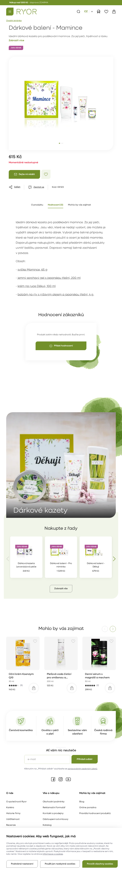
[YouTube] (68, 779)
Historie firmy (13, 813)
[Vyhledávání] (78, 11)
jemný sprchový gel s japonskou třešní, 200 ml (49, 278)
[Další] (114, 559)
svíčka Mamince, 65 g (32, 269)
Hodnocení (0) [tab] (55, 205)
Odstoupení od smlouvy (55, 819)
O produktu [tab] (37, 205)
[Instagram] (60, 779)
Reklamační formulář (54, 807)
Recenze (11, 825)
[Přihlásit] (99, 11)
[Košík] (114, 11)
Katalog (47, 825)
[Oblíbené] (106, 11)
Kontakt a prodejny (53, 813)
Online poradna (87, 807)
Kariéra (10, 807)
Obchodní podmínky (53, 802)
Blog (81, 802)
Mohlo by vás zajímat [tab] (79, 205)
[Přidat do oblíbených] (46, 174)
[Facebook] (53, 779)
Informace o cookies (53, 854)
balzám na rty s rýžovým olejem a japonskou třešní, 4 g (56, 294)
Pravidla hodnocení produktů (95, 813)
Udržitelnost (13, 819)
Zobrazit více (16, 40)
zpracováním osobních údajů (82, 769)
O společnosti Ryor (16, 802)
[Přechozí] (8, 559)
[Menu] (10, 12)
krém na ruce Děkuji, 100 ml (37, 286)
